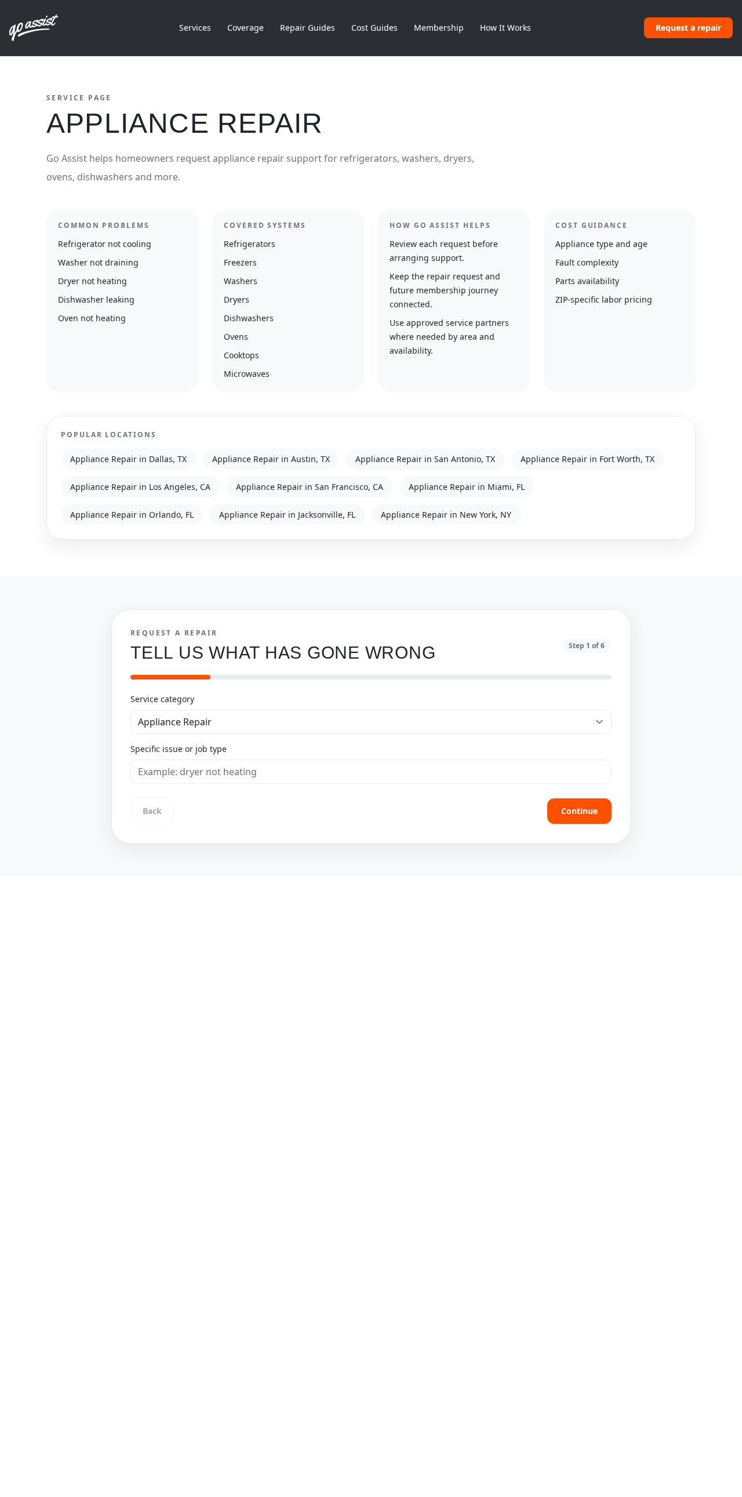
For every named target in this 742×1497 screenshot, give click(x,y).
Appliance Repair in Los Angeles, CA (140, 486)
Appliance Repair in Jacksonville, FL (287, 514)
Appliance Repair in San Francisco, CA (309, 486)
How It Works (505, 27)
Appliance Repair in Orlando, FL (132, 514)
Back (152, 810)
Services (195, 27)
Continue (579, 810)
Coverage (245, 27)
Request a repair (688, 27)
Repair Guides (307, 27)
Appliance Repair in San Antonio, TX (425, 458)
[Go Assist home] (37, 28)
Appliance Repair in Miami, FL (467, 486)
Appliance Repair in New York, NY (446, 514)
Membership (439, 27)
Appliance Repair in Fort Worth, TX (587, 458)
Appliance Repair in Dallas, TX (128, 458)
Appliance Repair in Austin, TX (271, 458)
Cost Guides (374, 27)
